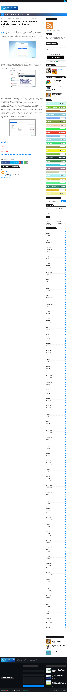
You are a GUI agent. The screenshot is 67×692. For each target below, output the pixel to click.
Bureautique (54, 118)
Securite (54, 168)
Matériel (54, 154)
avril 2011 (56, 503)
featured (54, 136)
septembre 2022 (56, 249)
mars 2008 (56, 588)
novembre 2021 (56, 272)
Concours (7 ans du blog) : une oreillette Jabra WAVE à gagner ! (58, 646)
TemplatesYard (11, 690)
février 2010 (56, 535)
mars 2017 (56, 341)
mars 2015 (56, 396)
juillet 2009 (56, 551)
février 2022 (56, 265)
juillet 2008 (56, 579)
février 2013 (56, 453)
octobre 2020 (56, 302)
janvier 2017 (56, 345)
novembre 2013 (56, 432)
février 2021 (56, 293)
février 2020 (56, 320)
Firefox (54, 139)
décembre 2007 (56, 595)
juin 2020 (56, 311)
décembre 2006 (56, 622)
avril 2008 (56, 586)
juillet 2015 (56, 386)
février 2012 (56, 480)
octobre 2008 (56, 572)
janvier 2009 (56, 565)
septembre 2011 (56, 492)
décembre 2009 (56, 540)
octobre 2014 (56, 407)
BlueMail (3, 32)
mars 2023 (56, 235)
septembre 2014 (56, 409)
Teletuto (47, 210)
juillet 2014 (56, 414)
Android (54, 103)
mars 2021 (56, 290)
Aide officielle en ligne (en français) (9, 148)
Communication (7, 159)
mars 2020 (56, 318)
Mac (54, 150)
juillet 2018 (55, 329)
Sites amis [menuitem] (27, 14)
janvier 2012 (56, 483)
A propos (6, 1)
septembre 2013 (56, 437)
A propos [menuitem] (20, 14)
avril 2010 (56, 531)
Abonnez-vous (56, 57)
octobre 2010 (56, 517)
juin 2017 (56, 334)
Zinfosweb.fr (58, 221)
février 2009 (56, 563)
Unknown (7, 171)
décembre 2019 (55, 325)
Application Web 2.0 (54, 107)
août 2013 (56, 439)
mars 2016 (56, 368)
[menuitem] (2, 14)
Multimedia (54, 157)
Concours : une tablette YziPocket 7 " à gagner (57, 94)
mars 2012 (56, 478)
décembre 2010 (56, 512)
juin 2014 (56, 416)
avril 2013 (56, 448)
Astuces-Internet (59, 211)
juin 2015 (56, 389)
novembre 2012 (56, 460)
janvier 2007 (56, 620)
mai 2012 (56, 473)
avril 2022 (56, 260)
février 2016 (56, 370)
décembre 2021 (56, 270)
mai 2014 (56, 419)
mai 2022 (56, 258)
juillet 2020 (56, 309)
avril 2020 (56, 315)
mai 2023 (56, 231)
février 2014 (56, 425)
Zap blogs (54, 193)
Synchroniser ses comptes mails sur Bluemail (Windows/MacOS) (16, 154)
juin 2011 (56, 499)
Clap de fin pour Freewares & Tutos (58, 651)
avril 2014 (56, 421)
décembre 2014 (56, 402)
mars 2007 (56, 615)
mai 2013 (56, 446)
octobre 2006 (56, 627)
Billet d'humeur (54, 114)
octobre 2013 (56, 435)
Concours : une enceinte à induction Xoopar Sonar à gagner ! (57, 88)
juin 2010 (56, 526)
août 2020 (56, 306)
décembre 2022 (56, 242)
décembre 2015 (56, 375)
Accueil (2, 18)
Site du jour (54, 172)
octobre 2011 (56, 490)
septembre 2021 (56, 277)
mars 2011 (56, 506)
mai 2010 (56, 528)
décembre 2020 (56, 297)
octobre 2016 (56, 352)
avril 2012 (56, 476)
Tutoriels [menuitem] (13, 14)
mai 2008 (56, 583)
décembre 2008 (56, 567)
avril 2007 (56, 613)
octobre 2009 (56, 544)
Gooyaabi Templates (24, 690)
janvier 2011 (56, 510)
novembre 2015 (56, 377)
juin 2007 (56, 609)
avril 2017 (56, 338)
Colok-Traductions (59, 208)
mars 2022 (56, 263)
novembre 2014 (56, 405)
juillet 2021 (56, 281)
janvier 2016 (56, 373)
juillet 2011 (56, 496)
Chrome (54, 121)
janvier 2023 (56, 240)
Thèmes (54, 182)
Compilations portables (54, 128)
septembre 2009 (56, 547)
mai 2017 (56, 336)
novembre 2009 (56, 542)
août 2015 (56, 384)
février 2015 (56, 398)
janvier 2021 (56, 295)
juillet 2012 (56, 469)
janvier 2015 (56, 400)
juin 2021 (56, 283)
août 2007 (56, 604)
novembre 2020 (56, 299)
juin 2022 (56, 256)
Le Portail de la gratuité (60, 210)
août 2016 (56, 357)
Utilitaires (54, 190)
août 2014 (56, 412)
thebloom (4, 26)
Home (2, 1)
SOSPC (47, 208)
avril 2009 (56, 558)
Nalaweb (57, 220)
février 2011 (56, 508)
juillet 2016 (56, 359)
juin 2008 (56, 581)
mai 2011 (56, 501)
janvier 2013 (56, 455)
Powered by (52, 61)
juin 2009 (56, 554)
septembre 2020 (56, 304)
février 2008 (56, 590)
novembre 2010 (56, 515)
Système (54, 179)
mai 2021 (56, 286)
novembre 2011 (56, 487)
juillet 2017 (55, 331)
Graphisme (54, 143)
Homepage (3, 142)
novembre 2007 (56, 597)
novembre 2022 (56, 244)
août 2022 (56, 251)
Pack (54, 161)
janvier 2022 (56, 267)
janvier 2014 (56, 428)
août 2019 (55, 327)
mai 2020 (56, 313)
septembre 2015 (56, 382)
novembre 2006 (56, 625)
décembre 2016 (56, 348)
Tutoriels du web (54, 186)
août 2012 (56, 467)
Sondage (54, 175)
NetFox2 (47, 213)
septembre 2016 (56, 354)
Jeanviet (47, 220)
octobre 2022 (56, 247)
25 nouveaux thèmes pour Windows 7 (57, 676)
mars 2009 (56, 561)
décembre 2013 (56, 430)
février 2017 (56, 343)
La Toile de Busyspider (60, 223)
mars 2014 (56, 423)
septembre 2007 (56, 602)
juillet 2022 (56, 254)
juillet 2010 (56, 524)
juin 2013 (56, 444)
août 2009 (56, 549)
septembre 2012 (56, 464)
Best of (54, 110)
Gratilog (47, 211)
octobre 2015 (56, 380)
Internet (6, 18)
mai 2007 (56, 611)
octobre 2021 (56, 274)
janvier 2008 (56, 593)
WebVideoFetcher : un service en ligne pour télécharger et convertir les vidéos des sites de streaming (59, 682)
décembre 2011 (56, 485)
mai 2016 (56, 364)
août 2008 (56, 577)
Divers (54, 132)
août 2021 (56, 279)
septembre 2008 (56, 574)
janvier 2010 (56, 538)
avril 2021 (56, 288)
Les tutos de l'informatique (48, 224)
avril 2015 (56, 393)
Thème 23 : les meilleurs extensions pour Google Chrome (57, 81)
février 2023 (56, 238)
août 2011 (56, 494)
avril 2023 (56, 233)
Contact (11, 1)
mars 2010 (56, 533)
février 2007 (56, 618)
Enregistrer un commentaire (7, 177)
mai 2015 (56, 391)
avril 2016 (56, 366)
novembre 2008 (56, 570)
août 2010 (56, 522)
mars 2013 (56, 451)
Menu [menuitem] (6, 14)
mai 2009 (56, 556)
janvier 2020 (56, 322)
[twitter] (65, 1)
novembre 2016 (56, 350)
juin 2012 (56, 471)
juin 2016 (56, 361)
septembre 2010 (56, 519)
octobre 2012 (56, 462)
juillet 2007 (56, 606)
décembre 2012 (56, 457)
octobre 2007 (56, 599)
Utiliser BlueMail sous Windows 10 (9, 153)
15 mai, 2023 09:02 (9, 175)
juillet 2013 (56, 441)
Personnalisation (54, 164)
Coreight (47, 221)
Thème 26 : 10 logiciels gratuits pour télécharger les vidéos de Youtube (58, 670)
